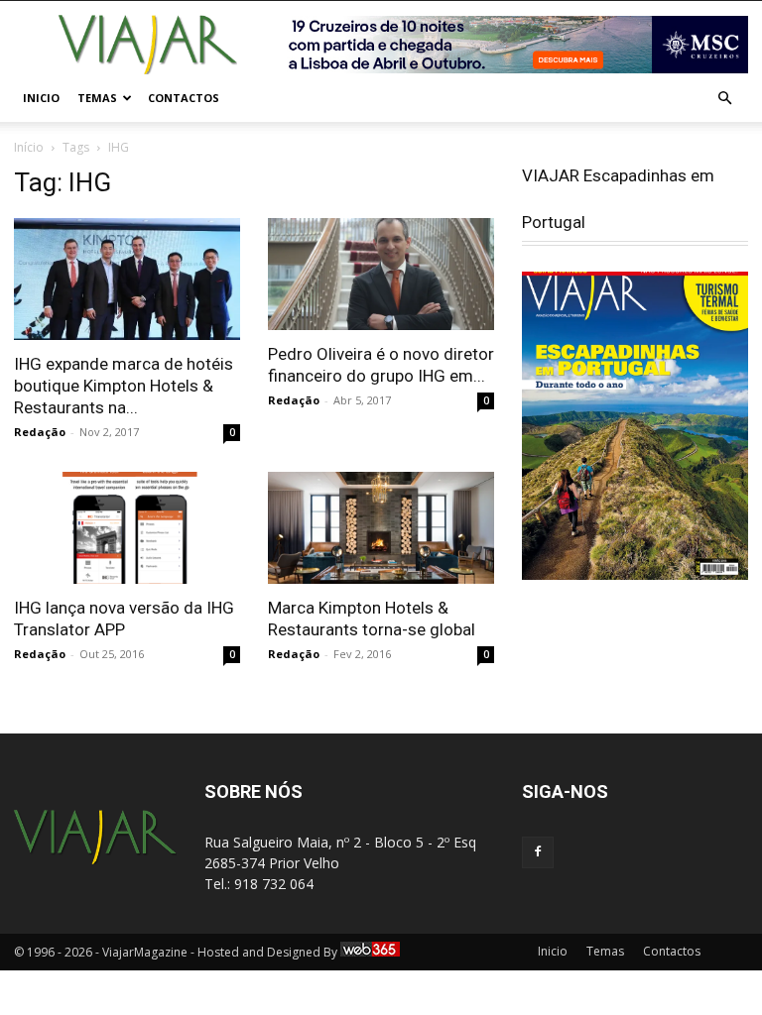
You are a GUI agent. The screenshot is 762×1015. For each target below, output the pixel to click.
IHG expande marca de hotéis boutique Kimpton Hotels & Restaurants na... (123, 385)
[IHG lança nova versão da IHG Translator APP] (127, 528)
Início (29, 147)
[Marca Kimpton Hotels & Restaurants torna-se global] (381, 528)
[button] (724, 98)
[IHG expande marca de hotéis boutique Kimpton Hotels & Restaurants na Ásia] (127, 279)
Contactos (183, 97)
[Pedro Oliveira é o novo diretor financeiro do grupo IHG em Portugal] (381, 274)
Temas (97, 97)
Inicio (41, 97)
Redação (39, 431)
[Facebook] (538, 852)
